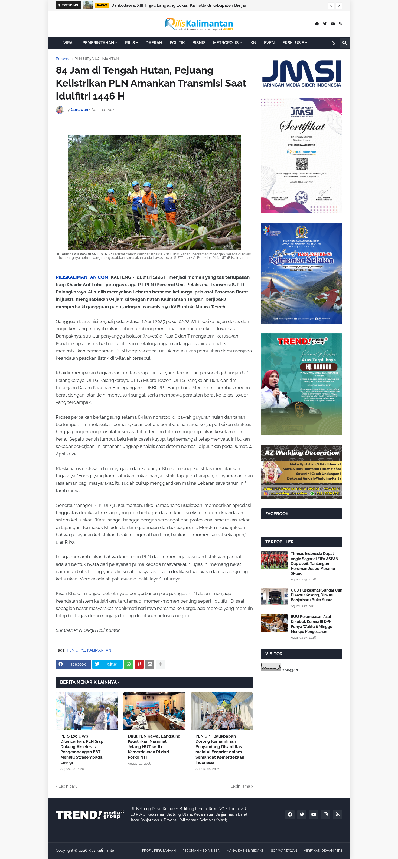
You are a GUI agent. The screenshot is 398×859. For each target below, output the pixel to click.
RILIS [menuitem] (130, 42)
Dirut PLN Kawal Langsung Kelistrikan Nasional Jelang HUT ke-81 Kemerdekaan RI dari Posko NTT (154, 747)
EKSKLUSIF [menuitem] (293, 42)
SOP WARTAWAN (284, 851)
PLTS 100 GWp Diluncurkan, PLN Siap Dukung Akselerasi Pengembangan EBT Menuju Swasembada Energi (81, 749)
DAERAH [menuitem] (154, 42)
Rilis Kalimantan (102, 850)
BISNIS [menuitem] (199, 42)
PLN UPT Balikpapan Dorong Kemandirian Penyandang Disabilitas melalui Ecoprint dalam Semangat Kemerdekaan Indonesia (219, 749)
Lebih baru (67, 786)
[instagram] (325, 814)
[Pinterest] (139, 664)
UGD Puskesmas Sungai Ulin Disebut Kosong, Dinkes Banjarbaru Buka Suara (316, 595)
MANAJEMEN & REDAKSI (245, 851)
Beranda (63, 59)
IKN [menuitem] (252, 42)
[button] (331, 5)
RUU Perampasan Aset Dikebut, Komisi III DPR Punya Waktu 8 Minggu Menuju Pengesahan (311, 624)
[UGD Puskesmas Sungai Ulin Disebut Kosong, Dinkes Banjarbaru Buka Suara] (274, 596)
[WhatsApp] (128, 664)
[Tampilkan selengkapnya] (160, 664)
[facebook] (317, 24)
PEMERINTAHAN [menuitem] (98, 42)
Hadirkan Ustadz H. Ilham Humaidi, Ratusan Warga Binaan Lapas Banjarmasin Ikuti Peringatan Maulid (217, 5)
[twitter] (325, 24)
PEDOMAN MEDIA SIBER (201, 851)
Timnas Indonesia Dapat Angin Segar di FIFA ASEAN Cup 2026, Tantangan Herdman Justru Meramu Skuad (314, 563)
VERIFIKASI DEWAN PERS (323, 851)
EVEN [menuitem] (269, 42)
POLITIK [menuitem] (177, 42)
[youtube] (333, 24)
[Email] (149, 664)
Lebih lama (240, 786)
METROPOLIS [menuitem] (226, 42)
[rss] (340, 24)
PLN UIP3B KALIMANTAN (96, 59)
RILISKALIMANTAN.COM (82, 277)
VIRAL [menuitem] (69, 42)
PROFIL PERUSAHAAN (159, 851)
